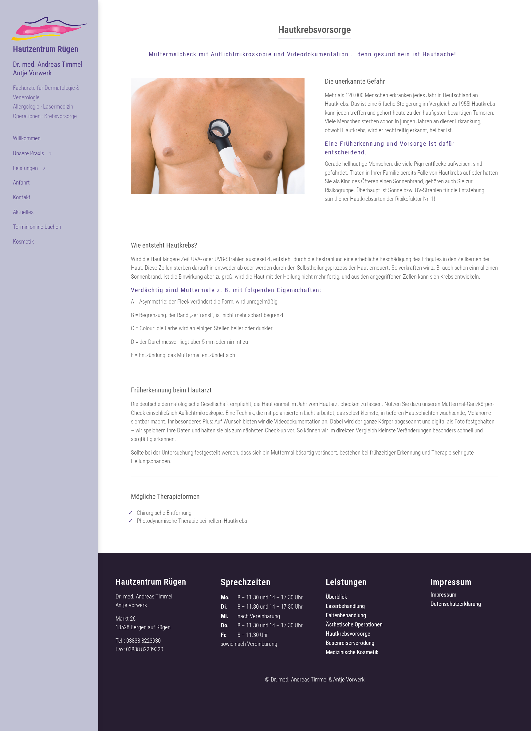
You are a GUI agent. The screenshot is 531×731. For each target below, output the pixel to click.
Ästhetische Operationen (354, 625)
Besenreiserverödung (350, 643)
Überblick (336, 597)
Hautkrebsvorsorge (348, 634)
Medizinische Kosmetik (352, 653)
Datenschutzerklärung (456, 604)
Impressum (443, 595)
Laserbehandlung (345, 607)
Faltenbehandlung (346, 616)
